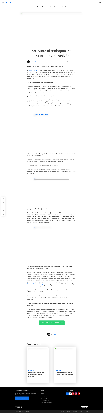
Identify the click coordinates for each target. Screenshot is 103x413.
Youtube (35, 284)
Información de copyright (46, 398)
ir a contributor (96, 2)
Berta (58, 381)
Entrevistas (45, 6)
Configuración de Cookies (46, 402)
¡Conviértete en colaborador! (51, 323)
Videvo (86, 411)
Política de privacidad (45, 396)
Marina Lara (32, 381)
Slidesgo (75, 411)
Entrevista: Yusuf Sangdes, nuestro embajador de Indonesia (36, 374)
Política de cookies (45, 400)
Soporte (42, 393)
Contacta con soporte (22, 398)
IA (62, 6)
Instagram (42, 284)
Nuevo (39, 6)
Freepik (34, 61)
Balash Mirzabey (34, 70)
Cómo (51, 6)
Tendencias (57, 6)
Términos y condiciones (46, 395)
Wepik (80, 411)
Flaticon (68, 411)
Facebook (30, 284)
